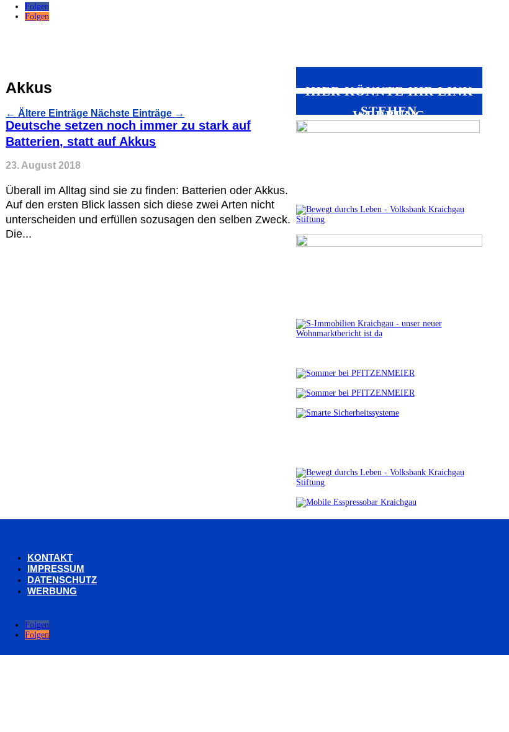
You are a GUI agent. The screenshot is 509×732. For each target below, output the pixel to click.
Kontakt (50, 557)
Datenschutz (62, 579)
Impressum (55, 568)
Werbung (52, 591)
